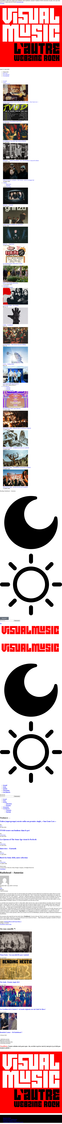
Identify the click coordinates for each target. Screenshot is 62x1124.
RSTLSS (5, 73)
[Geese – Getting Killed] (15, 362)
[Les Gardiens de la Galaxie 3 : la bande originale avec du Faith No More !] (16, 1006)
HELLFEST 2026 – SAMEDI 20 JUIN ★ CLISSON (16, 448)
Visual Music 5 (17, 921)
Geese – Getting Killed (8, 364)
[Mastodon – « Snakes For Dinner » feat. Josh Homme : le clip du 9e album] (15, 159)
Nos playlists (6, 76)
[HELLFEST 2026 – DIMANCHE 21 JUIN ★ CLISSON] (15, 426)
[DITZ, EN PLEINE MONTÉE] (15, 282)
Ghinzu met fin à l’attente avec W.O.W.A (13, 224)
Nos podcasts (6, 74)
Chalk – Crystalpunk (8, 325)
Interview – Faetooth (8, 205)
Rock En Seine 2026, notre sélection (11, 408)
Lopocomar (3, 835)
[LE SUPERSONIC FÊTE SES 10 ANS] (15, 262)
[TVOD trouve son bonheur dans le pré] (15, 120)
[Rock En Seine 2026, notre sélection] (15, 407)
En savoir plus (20, 2)
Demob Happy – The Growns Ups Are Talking (14, 344)
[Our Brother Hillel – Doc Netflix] (15, 304)
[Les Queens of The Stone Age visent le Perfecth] (15, 139)
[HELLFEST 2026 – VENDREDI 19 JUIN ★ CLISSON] (15, 466)
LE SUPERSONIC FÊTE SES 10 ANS (12, 263)
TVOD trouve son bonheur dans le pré (12, 121)
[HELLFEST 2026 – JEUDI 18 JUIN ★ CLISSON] (15, 485)
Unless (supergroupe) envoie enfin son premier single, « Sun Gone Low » (20, 102)
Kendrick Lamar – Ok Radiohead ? (11, 1032)
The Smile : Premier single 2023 (10, 982)
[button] (2, 3)
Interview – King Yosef (8, 244)
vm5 (1, 888)
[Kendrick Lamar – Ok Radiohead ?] (8, 1029)
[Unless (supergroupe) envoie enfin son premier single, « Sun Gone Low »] (15, 100)
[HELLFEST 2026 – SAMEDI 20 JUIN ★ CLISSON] (15, 446)
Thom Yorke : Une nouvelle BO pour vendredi (14, 955)
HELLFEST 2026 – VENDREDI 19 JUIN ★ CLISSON (17, 467)
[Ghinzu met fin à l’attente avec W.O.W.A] (15, 223)
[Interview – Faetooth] (15, 203)
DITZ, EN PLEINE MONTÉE (10, 283)
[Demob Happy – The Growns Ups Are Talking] (15, 343)
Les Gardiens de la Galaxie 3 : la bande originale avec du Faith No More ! (23, 1009)
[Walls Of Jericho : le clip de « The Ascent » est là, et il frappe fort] (15, 178)
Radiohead (6, 921)
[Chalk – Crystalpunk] (15, 323)
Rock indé (11, 921)
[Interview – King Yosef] (15, 242)
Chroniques (3, 869)
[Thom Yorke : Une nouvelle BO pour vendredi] (16, 952)
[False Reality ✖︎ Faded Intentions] (15, 382)
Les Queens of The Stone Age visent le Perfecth (14, 141)
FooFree (2, 853)
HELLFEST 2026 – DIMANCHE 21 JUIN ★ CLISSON (17, 428)
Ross (1, 826)
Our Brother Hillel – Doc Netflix (11, 305)
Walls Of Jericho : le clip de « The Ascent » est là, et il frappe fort (18, 180)
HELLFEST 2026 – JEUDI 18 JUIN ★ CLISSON (15, 487)
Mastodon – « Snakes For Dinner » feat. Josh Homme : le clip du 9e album (21, 160)
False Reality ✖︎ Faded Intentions (11, 383)
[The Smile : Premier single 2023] (16, 979)
